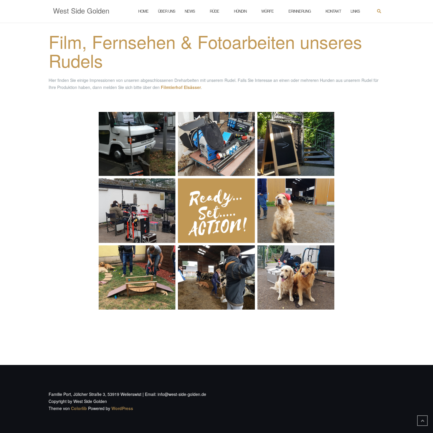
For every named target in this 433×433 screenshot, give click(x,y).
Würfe (267, 11)
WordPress (122, 408)
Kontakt (333, 11)
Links (355, 11)
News (190, 11)
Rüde (214, 11)
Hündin (240, 11)
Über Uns (166, 11)
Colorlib (79, 408)
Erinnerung (299, 11)
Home (143, 11)
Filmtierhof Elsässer (181, 87)
